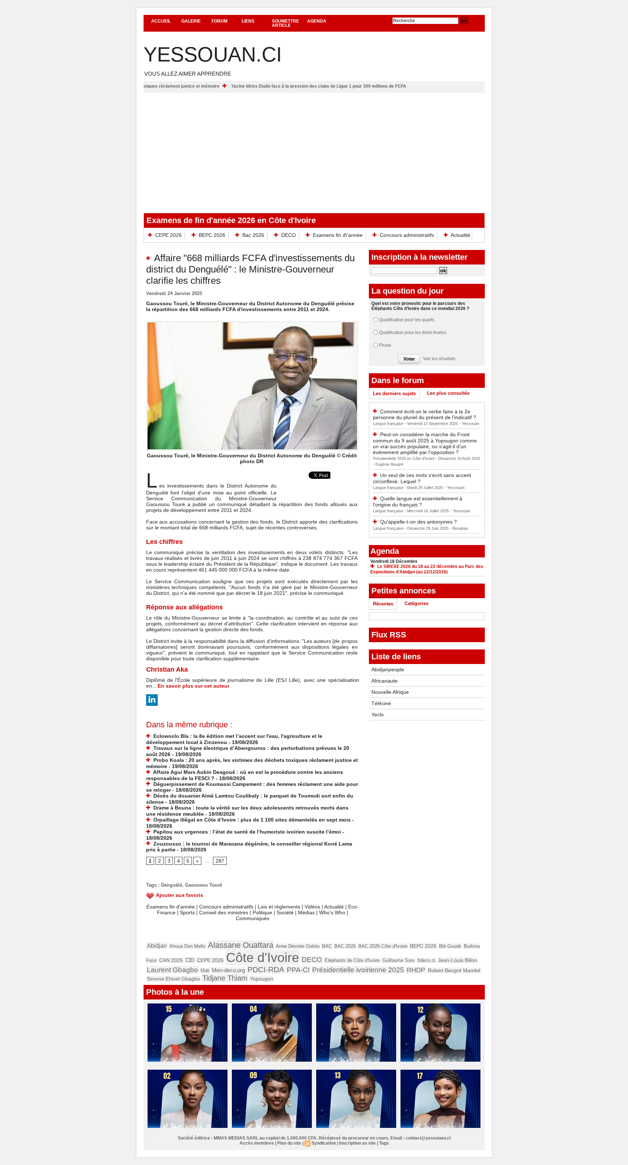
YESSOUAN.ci (213, 54)
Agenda (316, 21)
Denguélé (171, 885)
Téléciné (381, 703)
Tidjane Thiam (224, 978)
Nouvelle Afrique (390, 692)
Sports (187, 912)
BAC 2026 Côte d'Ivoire (382, 946)
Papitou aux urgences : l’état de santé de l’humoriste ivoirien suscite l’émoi (246, 832)
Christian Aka (167, 669)
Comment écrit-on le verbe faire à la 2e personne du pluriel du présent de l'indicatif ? (424, 415)
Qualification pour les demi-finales (412, 332)
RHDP (416, 970)
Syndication (323, 1143)
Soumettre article (285, 23)
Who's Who (332, 912)
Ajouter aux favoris (179, 895)
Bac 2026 (253, 235)
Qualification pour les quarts (406, 319)
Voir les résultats (439, 358)
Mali (205, 970)
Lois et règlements (280, 907)
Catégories (416, 603)
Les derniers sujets (394, 393)
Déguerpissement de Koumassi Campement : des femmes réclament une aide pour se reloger (252, 787)
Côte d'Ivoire (262, 957)
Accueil (161, 21)
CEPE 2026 (168, 235)
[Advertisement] (314, 147)
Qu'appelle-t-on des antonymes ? (418, 522)
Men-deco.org (228, 970)
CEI (189, 960)
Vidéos (312, 907)
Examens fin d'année (170, 907)
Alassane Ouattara (240, 945)
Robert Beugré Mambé (454, 970)
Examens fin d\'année (337, 235)
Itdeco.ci (426, 960)
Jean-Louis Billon (457, 960)
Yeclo (377, 714)
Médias (306, 912)
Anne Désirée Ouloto (297, 946)
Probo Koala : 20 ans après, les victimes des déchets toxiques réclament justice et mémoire (159, 86)
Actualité (460, 235)
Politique (262, 912)
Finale (385, 345)
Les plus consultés (448, 393)
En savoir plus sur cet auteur (193, 686)
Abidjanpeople (387, 669)
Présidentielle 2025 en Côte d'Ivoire (404, 458)
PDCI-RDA (265, 969)
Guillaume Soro (398, 960)
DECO (288, 235)
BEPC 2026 (212, 235)
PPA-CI (298, 970)
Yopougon (261, 979)
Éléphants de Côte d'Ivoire (352, 960)
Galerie (191, 21)
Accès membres (256, 1143)
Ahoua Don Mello (187, 946)
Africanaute (384, 681)
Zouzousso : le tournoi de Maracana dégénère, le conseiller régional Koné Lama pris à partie (249, 847)
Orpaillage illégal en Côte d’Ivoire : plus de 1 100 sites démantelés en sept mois (251, 820)
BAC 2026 (345, 946)
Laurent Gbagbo (172, 970)
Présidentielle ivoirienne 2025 (358, 970)
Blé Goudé (450, 946)
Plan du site (289, 1143)
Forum (220, 21)
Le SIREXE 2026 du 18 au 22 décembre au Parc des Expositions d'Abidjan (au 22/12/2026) (426, 569)
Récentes (383, 604)
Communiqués (252, 918)
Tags (384, 1143)
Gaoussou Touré (203, 885)
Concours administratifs (406, 235)
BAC (327, 946)
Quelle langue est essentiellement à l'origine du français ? (417, 502)
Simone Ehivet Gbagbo (173, 979)
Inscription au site (357, 1143)
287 (220, 861)
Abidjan (157, 945)
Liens (248, 21)
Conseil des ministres (223, 912)
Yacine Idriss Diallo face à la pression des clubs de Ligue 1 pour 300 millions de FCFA (354, 86)
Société (285, 912)
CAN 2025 (171, 960)
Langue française (388, 423)
